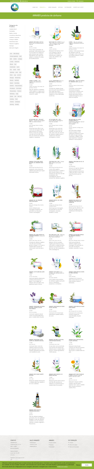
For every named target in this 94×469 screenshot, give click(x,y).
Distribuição (68, 7)
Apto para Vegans (13, 48)
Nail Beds (17, 80)
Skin (15, 96)
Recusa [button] (78, 465)
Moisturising (17, 77)
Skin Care (19, 96)
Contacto (71, 442)
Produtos (42, 7)
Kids (20, 72)
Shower (11, 96)
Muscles (11, 80)
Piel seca (19, 91)
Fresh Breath (12, 67)
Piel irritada (18, 88)
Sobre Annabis (53, 442)
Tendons (12, 101)
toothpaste (17, 101)
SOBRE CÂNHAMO (52, 7)
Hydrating (12, 72)
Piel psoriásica (13, 91)
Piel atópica (12, 88)
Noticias (60, 7)
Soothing (12, 99)
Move (39, 205)
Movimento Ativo (13, 41)
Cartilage (20, 59)
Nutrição (11, 45)
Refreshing (12, 93)
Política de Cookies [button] (62, 466)
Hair (11, 69)
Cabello (15, 59)
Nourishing (17, 83)
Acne (11, 53)
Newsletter (52, 447)
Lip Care (19, 75)
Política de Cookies (73, 444)
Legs (15, 75)
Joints (17, 72)
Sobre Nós (35, 7)
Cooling (11, 61)
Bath (11, 59)
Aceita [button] (86, 465)
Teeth (16, 99)
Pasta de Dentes (18, 85)
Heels (18, 69)
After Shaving (16, 53)
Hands (14, 69)
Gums (18, 67)
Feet (15, 64)
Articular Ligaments (14, 56)
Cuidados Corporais (14, 37)
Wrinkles (17, 104)
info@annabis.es (33, 446)
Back (20, 56)
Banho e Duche (13, 33)
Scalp (17, 93)
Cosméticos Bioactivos (15, 35)
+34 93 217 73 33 (33, 444)
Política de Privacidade (74, 447)
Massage (12, 77)
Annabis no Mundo (71, 1)
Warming (12, 104)
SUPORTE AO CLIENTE (78, 7)
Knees (11, 75)
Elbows (11, 64)
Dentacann (17, 61)
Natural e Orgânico (14, 43)
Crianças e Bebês (13, 39)
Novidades (12, 31)
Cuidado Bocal (12, 29)
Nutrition (12, 85)
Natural (11, 83)
